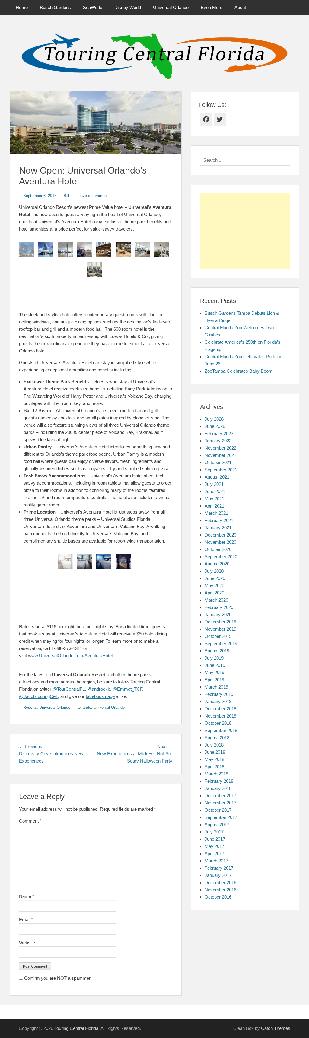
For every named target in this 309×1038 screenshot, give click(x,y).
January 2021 (218, 527)
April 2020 (214, 592)
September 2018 (221, 730)
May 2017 (214, 846)
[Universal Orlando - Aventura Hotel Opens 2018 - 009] (103, 249)
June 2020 (215, 578)
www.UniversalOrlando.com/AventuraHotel (70, 655)
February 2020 (219, 607)
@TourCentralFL (69, 689)
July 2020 (214, 571)
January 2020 (218, 614)
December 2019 (220, 621)
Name (26, 896)
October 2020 (218, 549)
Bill (66, 195)
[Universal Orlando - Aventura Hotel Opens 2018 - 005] (26, 249)
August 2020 (217, 563)
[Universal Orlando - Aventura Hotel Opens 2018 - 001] (84, 561)
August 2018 (217, 737)
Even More (211, 7)
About (240, 7)
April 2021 (214, 505)
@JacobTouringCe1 (38, 696)
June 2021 (215, 491)
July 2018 (214, 744)
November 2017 (220, 802)
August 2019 (217, 650)
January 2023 (218, 440)
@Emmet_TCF (127, 689)
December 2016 (220, 882)
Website (27, 942)
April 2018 (214, 766)
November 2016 (220, 889)
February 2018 (219, 781)
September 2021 (221, 469)
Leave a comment (92, 195)
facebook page (100, 696)
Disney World (127, 7)
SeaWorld (92, 7)
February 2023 (219, 433)
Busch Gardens (55, 7)
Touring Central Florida (76, 1028)
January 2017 (218, 875)
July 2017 (214, 831)
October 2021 (218, 462)
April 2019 (214, 679)
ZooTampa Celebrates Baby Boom (238, 371)
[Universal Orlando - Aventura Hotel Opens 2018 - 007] (65, 249)
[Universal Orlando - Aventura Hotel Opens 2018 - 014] (94, 269)
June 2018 (215, 752)
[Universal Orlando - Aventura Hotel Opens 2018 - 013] (161, 249)
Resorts (30, 707)
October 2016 (218, 896)
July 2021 (214, 484)
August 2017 (217, 824)
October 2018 (218, 723)
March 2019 (216, 686)
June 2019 (215, 665)
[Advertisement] (245, 231)
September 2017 (221, 817)
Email (26, 919)
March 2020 (216, 600)
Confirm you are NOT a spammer (57, 978)
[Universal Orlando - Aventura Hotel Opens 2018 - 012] (142, 249)
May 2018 (214, 759)
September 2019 (221, 643)
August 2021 (217, 476)
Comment (30, 820)
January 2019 (218, 701)
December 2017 (220, 795)
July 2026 (214, 419)
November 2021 (220, 455)
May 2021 (214, 498)
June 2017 (215, 839)
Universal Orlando (171, 7)
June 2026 (215, 426)
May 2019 (214, 672)
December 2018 (220, 708)
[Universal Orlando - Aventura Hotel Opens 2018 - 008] (84, 249)
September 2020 (221, 556)
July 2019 (214, 658)
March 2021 (216, 513)
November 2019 (220, 629)
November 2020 (220, 542)
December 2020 (220, 534)
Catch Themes (275, 1028)
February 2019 (219, 694)
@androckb (98, 689)
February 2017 (219, 868)
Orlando (84, 707)
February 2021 (219, 520)
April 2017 (214, 853)
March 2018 (216, 773)
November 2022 (220, 448)
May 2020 (214, 585)
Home (22, 7)
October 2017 (218, 810)
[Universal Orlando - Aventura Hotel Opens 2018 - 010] (123, 249)
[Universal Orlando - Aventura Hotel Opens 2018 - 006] (45, 249)
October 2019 (218, 636)
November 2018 (220, 715)
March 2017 (216, 860)
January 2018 (218, 788)
